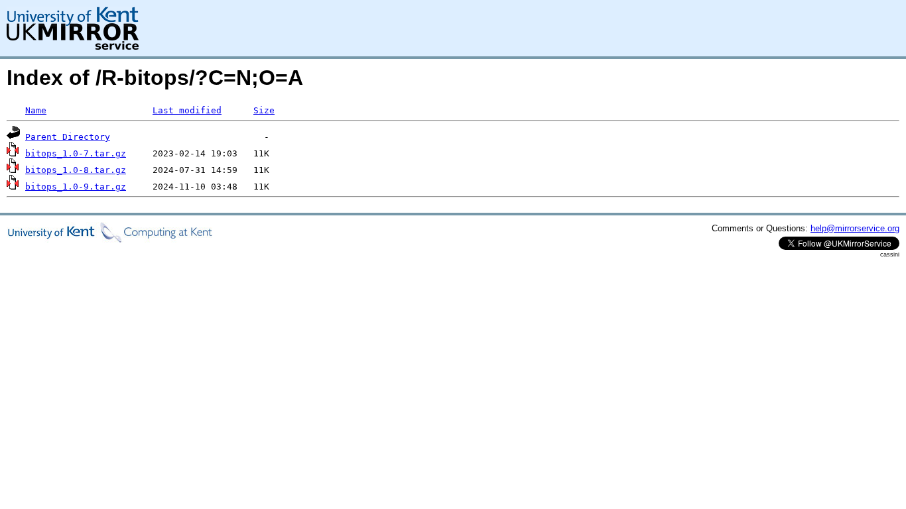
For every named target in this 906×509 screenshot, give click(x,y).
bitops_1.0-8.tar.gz (75, 170)
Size (264, 110)
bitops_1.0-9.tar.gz (75, 187)
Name (35, 110)
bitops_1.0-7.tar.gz (75, 153)
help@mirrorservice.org (854, 228)
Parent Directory (67, 137)
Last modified (187, 110)
